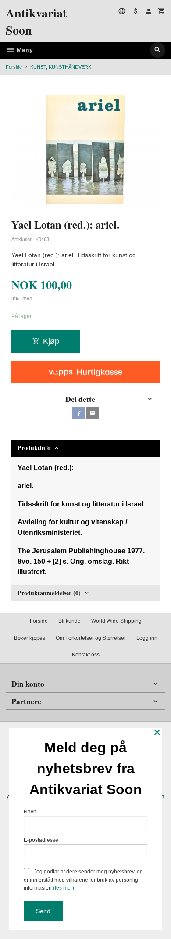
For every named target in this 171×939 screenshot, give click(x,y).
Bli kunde (69, 621)
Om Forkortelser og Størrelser (91, 638)
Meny (24, 49)
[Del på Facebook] (78, 413)
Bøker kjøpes (29, 638)
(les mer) (63, 888)
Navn (30, 812)
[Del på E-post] (92, 413)
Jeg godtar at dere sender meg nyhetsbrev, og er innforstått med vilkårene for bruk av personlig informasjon (83, 880)
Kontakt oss (86, 655)
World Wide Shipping (116, 621)
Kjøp (51, 341)
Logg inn (146, 638)
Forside (14, 67)
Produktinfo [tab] (34, 447)
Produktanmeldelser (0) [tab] (49, 592)
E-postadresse (41, 840)
